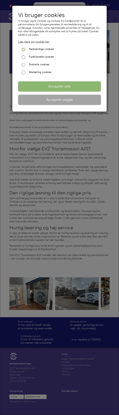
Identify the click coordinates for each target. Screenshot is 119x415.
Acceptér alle (59, 86)
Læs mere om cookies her (33, 42)
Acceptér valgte (59, 100)
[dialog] (59, 207)
